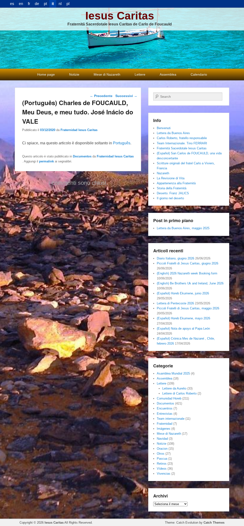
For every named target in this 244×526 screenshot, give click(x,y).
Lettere (140, 74)
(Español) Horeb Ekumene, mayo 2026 (183, 318)
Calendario (199, 74)
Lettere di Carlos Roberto (179, 393)
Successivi (126, 96)
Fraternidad (164, 423)
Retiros (162, 463)
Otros (160, 453)
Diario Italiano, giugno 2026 (175, 258)
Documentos (82, 156)
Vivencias (163, 473)
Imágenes (163, 428)
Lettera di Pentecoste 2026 (175, 303)
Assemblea (168, 74)
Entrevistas (165, 413)
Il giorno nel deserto (170, 198)
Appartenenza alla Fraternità (176, 183)
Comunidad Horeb (169, 398)
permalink (46, 161)
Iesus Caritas (119, 16)
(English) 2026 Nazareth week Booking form (187, 273)
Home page (46, 74)
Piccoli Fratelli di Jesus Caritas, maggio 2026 (188, 308)
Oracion (162, 448)
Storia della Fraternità (171, 188)
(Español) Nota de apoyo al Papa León (183, 328)
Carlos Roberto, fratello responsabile (182, 138)
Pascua (162, 458)
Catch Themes (213, 522)
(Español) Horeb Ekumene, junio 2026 (183, 293)
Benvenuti (164, 128)
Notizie (74, 74)
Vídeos (162, 468)
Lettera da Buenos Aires (173, 133)
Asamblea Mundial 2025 (173, 373)
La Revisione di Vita (170, 178)
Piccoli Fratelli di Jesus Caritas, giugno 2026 (187, 263)
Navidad (162, 438)
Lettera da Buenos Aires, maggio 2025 (183, 228)
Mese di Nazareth (107, 74)
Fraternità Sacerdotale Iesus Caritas (182, 148)
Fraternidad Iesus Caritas (79, 130)
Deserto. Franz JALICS (173, 193)
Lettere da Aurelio (174, 388)
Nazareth (163, 173)
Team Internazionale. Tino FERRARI (182, 143)
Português (121, 143)
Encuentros (165, 408)
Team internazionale (170, 418)
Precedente (101, 96)
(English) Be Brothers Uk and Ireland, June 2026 (190, 283)
